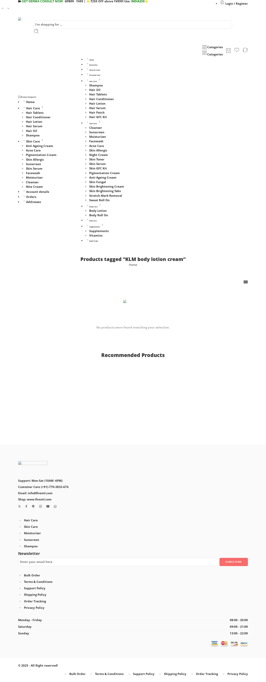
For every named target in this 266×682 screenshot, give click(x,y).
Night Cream (98, 155)
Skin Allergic (35, 159)
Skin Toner (96, 159)
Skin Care (33, 141)
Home (30, 102)
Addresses (33, 202)
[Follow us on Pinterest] (33, 506)
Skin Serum (34, 168)
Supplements (94, 227)
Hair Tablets (34, 113)
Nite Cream (34, 187)
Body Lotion (98, 211)
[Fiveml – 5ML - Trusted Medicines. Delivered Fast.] (29, 18)
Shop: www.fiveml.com (35, 499)
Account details (37, 192)
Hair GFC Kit (98, 117)
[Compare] (245, 50)
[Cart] (228, 50)
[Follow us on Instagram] (40, 506)
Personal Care (94, 75)
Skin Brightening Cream (106, 186)
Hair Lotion (34, 122)
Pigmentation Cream (41, 155)
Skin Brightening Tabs (105, 191)
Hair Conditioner (38, 117)
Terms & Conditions (38, 582)
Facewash (33, 173)
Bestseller (93, 65)
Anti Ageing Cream (39, 146)
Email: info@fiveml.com (35, 493)
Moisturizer (34, 177)
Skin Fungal (97, 182)
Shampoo (33, 135)
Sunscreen (33, 164)
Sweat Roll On (99, 200)
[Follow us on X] (19, 506)
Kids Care (93, 221)
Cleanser (32, 182)
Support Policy (34, 588)
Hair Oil (31, 131)
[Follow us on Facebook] (26, 506)
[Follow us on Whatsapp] (55, 506)
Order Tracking (35, 601)
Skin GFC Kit (98, 168)
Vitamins (95, 235)
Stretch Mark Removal (105, 195)
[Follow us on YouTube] (48, 506)
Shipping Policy (35, 595)
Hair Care (33, 108)
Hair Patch (97, 112)
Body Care (93, 207)
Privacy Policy (34, 608)
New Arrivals (94, 70)
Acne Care (33, 150)
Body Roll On (98, 215)
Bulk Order (93, 241)
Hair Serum (34, 126)
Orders (31, 197)
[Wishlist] (237, 50)
